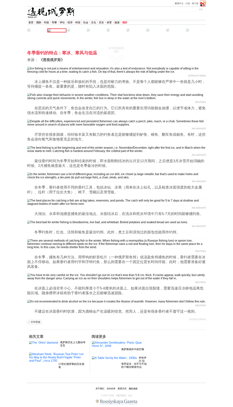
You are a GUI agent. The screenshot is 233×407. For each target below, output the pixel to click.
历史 (101, 22)
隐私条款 (133, 388)
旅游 (117, 22)
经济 (70, 22)
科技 (77, 22)
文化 (93, 22)
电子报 (195, 3)
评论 (62, 22)
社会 (85, 22)
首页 (30, 22)
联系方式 (122, 388)
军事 (54, 22)
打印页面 (35, 322)
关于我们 (100, 388)
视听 (124, 22)
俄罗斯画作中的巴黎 (132, 349)
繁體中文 (179, 3)
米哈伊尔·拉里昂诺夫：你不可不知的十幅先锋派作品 (134, 362)
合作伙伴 (111, 388)
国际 (38, 22)
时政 (46, 22)
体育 (109, 22)
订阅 (187, 3)
